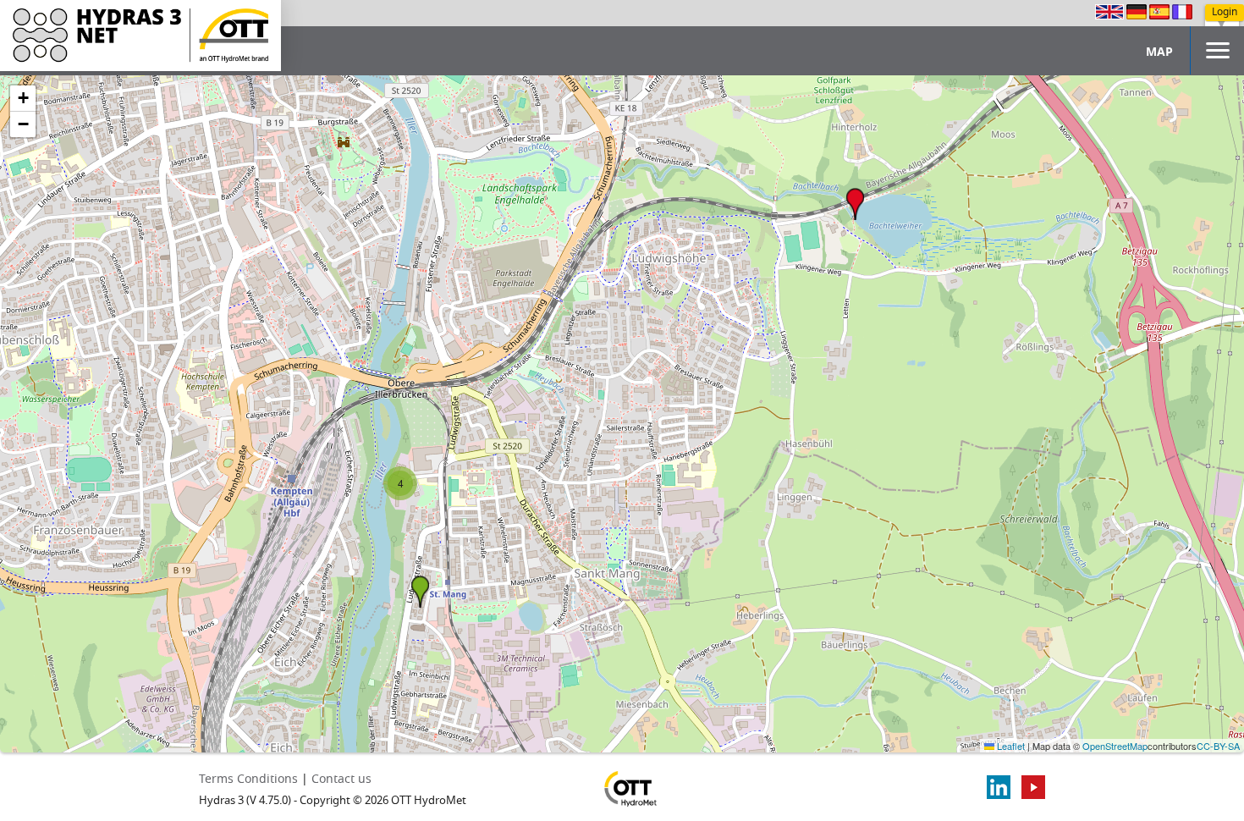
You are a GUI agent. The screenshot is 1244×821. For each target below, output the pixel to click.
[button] (855, 204)
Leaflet (1009, 745)
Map (1159, 52)
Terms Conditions (248, 779)
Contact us (341, 779)
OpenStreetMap (1115, 745)
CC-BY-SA (1218, 745)
